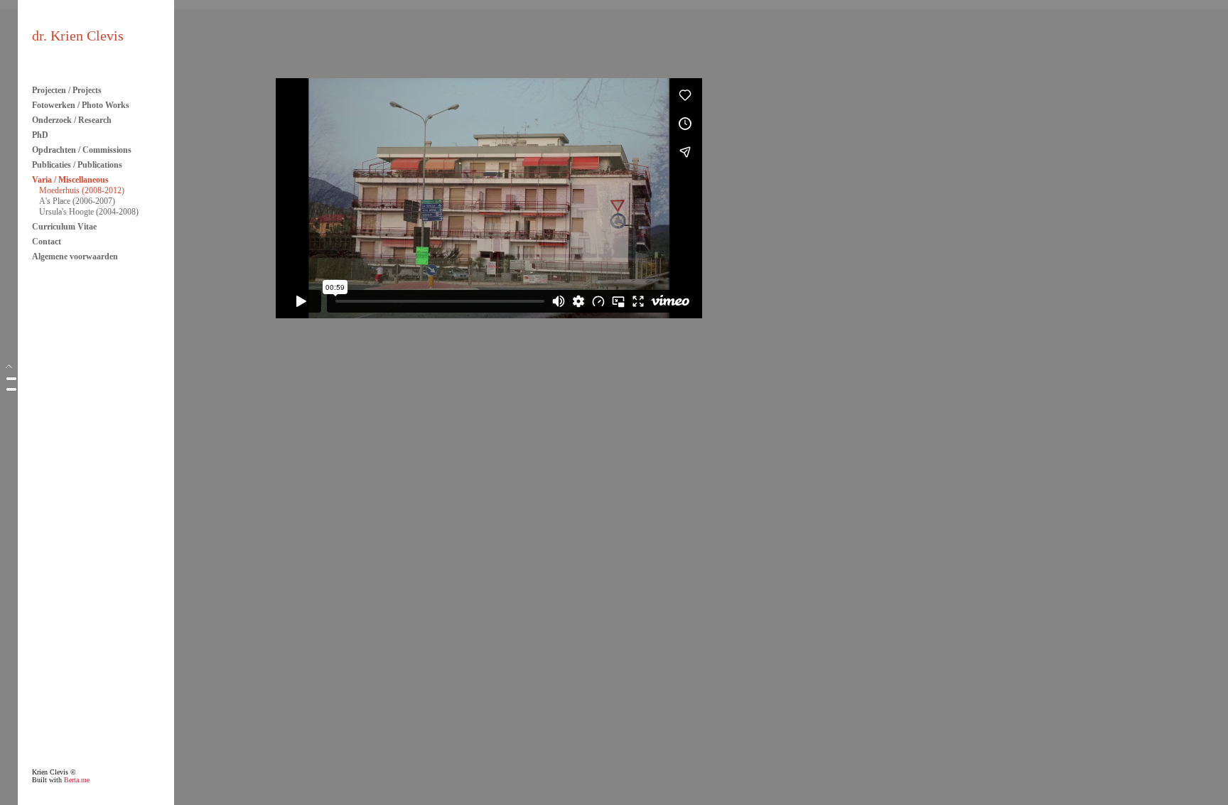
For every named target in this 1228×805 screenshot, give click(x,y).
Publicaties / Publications (77, 165)
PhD (40, 135)
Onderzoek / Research (72, 120)
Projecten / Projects (67, 90)
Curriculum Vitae (64, 227)
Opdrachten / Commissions (81, 150)
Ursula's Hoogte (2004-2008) (89, 212)
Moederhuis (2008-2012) (81, 190)
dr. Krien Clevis (78, 35)
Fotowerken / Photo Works (80, 105)
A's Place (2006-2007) (77, 201)
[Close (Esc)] (11, 379)
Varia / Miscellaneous (70, 180)
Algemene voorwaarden (75, 256)
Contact (46, 242)
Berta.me (77, 780)
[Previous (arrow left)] (11, 389)
